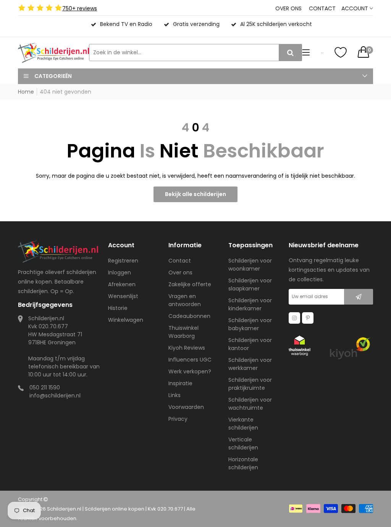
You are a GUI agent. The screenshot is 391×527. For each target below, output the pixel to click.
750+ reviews (79, 8)
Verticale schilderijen (243, 443)
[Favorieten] (340, 52)
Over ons (288, 8)
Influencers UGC (190, 359)
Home (26, 92)
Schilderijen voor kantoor (250, 344)
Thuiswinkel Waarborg (183, 332)
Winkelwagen (125, 320)
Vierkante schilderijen (243, 423)
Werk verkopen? (189, 371)
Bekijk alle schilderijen (195, 194)
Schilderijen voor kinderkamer (250, 304)
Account (355, 8)
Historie (118, 308)
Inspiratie (180, 383)
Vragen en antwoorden (184, 300)
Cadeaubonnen (189, 316)
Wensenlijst (123, 296)
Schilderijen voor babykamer (250, 324)
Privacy (177, 419)
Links (174, 395)
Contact (322, 8)
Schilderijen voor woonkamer (250, 264)
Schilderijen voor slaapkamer (250, 284)
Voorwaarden (186, 407)
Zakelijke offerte (189, 284)
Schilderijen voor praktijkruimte (250, 384)
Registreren (123, 260)
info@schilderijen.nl (55, 395)
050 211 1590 (44, 387)
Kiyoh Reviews (186, 348)
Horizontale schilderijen (243, 463)
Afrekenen (122, 284)
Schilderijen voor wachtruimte (250, 404)
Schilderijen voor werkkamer (250, 364)
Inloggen (119, 272)
